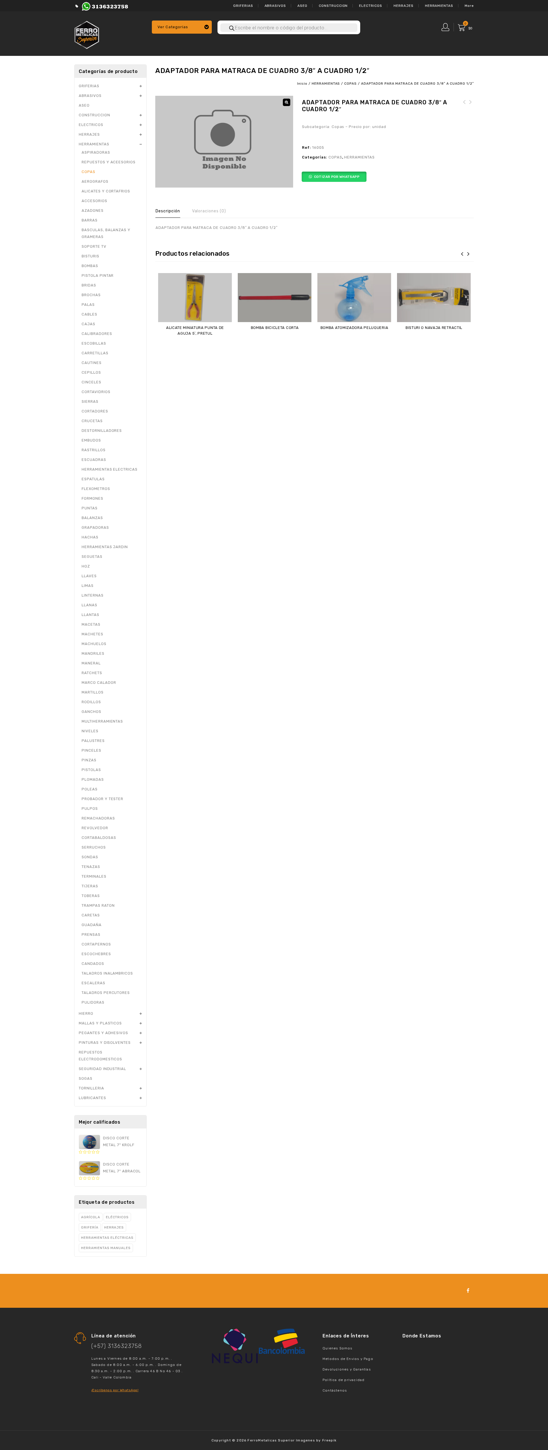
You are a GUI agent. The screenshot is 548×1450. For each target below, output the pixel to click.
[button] (286, 102)
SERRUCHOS (94, 847)
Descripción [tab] (168, 211)
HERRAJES (404, 6)
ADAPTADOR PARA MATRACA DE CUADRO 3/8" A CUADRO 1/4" (464, 112)
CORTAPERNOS (96, 944)
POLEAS (90, 789)
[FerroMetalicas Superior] (86, 34)
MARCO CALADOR (99, 682)
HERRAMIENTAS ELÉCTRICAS (107, 1238)
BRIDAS (89, 285)
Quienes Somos (337, 1348)
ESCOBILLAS (94, 343)
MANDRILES (93, 653)
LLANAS (89, 605)
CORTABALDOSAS (99, 837)
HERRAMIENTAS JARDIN (105, 547)
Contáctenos (335, 1390)
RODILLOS (91, 702)
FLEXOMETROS (96, 489)
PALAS (88, 304)
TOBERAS (91, 896)
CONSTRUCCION (333, 6)
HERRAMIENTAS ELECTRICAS (110, 469)
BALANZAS (92, 518)
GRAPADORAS (95, 527)
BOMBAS (90, 266)
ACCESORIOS (94, 201)
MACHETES (92, 634)
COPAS (350, 84)
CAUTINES (92, 363)
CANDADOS (93, 963)
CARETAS (91, 915)
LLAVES (89, 576)
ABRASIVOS (275, 6)
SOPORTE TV (94, 246)
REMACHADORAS (98, 818)
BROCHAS (91, 295)
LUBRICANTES (92, 1098)
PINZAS (89, 760)
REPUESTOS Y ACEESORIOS (109, 162)
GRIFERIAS (243, 6)
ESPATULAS (93, 479)
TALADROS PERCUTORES (106, 993)
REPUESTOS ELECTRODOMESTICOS (100, 1055)
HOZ (86, 566)
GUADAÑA (92, 925)
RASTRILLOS (94, 450)
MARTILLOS (93, 692)
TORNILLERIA (91, 1088)
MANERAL (91, 663)
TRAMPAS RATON (98, 905)
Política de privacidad (343, 1380)
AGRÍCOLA (90, 1217)
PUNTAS (90, 508)
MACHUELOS (94, 644)
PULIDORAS (93, 1002)
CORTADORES (95, 411)
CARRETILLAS (95, 353)
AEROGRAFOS (95, 181)
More (469, 6)
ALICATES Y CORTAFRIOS (106, 191)
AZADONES (93, 210)
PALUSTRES (93, 741)
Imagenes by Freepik (316, 1440)
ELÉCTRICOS (117, 1217)
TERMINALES (94, 876)
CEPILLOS (91, 372)
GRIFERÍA (89, 1227)
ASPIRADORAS (96, 152)
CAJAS (88, 324)
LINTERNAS (93, 595)
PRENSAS (91, 934)
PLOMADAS (93, 779)
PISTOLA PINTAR (98, 275)
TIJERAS (90, 886)
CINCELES (91, 382)
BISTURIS (90, 256)
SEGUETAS (92, 556)
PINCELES (91, 750)
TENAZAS (91, 867)
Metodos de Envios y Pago (348, 1359)
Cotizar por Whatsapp (336, 177)
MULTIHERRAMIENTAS (102, 721)
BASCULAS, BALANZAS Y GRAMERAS (106, 233)
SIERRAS (90, 401)
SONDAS (90, 857)
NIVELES (90, 731)
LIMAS (88, 585)
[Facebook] (468, 1291)
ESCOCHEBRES (96, 954)
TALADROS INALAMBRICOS (107, 973)
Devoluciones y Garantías (347, 1369)
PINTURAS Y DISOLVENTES (105, 1042)
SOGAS (85, 1078)
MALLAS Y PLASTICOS (100, 1023)
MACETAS (91, 624)
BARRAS (90, 220)
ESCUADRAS (94, 459)
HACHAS (90, 537)
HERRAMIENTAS (439, 6)
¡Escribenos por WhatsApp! (114, 1390)
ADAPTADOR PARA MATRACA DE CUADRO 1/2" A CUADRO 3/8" (471, 112)
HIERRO (86, 1013)
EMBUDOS (91, 440)
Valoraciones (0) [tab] (209, 211)
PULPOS (90, 808)
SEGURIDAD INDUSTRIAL (102, 1069)
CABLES (89, 314)
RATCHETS (92, 673)
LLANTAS (90, 615)
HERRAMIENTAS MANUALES (106, 1248)
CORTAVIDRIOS (96, 392)
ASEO (302, 6)
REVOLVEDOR (95, 828)
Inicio (302, 84)
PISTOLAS (91, 770)
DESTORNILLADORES (102, 430)
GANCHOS (91, 711)
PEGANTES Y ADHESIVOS (103, 1033)
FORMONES (92, 498)
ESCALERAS (93, 983)
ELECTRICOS (370, 6)
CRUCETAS (92, 421)
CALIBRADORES (97, 334)
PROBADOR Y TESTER (102, 799)
